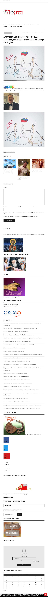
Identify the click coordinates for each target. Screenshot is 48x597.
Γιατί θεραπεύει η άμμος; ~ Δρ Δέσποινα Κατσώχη (13, 376)
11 (12, 582)
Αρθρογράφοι (6, 26)
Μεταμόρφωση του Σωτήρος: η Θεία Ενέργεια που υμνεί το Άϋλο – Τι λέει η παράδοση (20, 405)
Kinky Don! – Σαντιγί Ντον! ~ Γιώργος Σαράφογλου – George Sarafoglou (17, 328)
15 (35, 582)
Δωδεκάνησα (33, 24)
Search (19, 514)
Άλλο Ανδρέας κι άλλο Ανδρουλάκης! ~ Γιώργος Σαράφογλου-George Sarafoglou (19, 408)
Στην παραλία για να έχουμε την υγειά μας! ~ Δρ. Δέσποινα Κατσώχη (16, 364)
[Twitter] (9, 86)
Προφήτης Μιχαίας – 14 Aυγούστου (10, 351)
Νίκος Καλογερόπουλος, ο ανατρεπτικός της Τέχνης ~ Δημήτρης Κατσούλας (18, 389)
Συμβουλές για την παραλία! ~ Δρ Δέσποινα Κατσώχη (13, 386)
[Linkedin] (7, 86)
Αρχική (5, 24)
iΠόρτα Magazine (11, 24)
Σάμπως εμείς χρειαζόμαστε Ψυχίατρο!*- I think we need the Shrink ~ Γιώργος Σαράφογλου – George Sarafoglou (22, 368)
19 (18, 584)
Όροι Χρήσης (19, 26)
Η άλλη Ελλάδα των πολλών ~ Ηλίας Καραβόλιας (13, 398)
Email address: (24, 556)
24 (6, 586)
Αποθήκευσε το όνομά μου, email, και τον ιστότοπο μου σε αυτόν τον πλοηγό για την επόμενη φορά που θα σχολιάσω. (23, 213)
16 (41, 582)
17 (6, 584)
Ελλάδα (18, 24)
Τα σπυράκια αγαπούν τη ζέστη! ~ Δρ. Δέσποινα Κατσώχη (14, 383)
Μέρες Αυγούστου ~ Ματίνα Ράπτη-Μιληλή (12, 373)
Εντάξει (1, 596)
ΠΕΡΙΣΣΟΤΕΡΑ (8, 497)
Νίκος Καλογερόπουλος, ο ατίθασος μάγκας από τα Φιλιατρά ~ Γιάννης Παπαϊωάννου (19, 338)
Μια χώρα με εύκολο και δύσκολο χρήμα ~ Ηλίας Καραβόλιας (15, 357)
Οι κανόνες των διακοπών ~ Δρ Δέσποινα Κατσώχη (13, 379)
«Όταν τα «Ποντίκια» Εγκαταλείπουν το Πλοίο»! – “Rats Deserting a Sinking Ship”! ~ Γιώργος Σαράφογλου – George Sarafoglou (23, 394)
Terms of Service (33, 216)
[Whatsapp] (11, 86)
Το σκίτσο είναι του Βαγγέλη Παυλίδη (11, 297)
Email (19, 206)
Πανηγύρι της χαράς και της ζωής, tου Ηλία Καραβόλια (14, 401)
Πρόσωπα (23, 24)
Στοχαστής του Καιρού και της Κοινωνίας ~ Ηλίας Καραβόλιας (15, 334)
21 (29, 584)
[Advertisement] (34, 11)
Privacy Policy (25, 216)
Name (5, 206)
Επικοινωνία (13, 26)
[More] (13, 86)
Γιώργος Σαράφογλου (26, 32)
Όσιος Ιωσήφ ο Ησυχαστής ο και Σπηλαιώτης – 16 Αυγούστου (15, 344)
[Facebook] (5, 86)
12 (18, 582)
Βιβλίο (27, 24)
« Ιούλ (5, 590)
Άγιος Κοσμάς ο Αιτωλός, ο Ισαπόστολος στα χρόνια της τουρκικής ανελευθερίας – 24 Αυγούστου (22, 323)
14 (29, 582)
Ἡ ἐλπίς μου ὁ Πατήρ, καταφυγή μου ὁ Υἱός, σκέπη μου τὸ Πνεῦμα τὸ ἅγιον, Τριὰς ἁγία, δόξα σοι (24, 235)
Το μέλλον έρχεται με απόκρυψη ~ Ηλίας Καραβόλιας (13, 361)
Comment (5, 187)
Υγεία (38, 24)
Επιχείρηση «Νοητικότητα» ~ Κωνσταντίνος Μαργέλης (14, 341)
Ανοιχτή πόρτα (7, 33)
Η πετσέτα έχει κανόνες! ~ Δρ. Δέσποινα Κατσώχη (13, 331)
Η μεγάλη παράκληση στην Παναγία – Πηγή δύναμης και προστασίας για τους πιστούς (20, 354)
